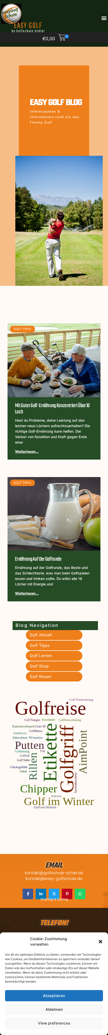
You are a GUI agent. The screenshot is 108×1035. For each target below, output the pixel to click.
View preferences (54, 1023)
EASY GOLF (28, 27)
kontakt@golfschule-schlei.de (54, 873)
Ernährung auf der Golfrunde (38, 559)
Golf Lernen (41, 655)
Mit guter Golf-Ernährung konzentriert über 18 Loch (52, 408)
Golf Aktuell (41, 634)
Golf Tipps (39, 645)
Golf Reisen (40, 676)
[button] (100, 941)
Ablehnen (54, 1009)
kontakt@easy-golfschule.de (54, 878)
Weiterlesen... (27, 451)
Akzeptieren (54, 995)
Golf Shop (39, 666)
